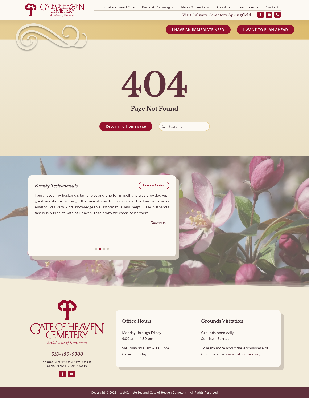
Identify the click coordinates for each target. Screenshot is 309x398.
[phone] (277, 15)
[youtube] (269, 15)
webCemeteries (131, 392)
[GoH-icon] (67, 301)
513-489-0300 (67, 354)
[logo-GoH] (54, 3)
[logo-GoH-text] (67, 325)
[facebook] (261, 15)
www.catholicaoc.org (243, 354)
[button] (96, 249)
